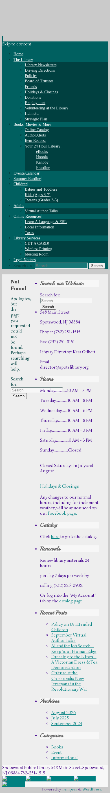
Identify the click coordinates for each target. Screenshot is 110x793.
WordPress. (92, 789)
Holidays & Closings (59, 486)
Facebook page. (62, 513)
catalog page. (71, 601)
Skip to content (16, 44)
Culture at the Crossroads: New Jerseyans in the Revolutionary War (69, 681)
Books (57, 747)
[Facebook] (14, 778)
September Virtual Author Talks (68, 637)
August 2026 (63, 712)
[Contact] (36, 778)
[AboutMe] (13, 784)
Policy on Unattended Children (71, 627)
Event (56, 752)
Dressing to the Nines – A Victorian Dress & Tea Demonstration (74, 662)
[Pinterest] (85, 778)
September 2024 (66, 723)
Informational (64, 758)
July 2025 (60, 718)
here (55, 536)
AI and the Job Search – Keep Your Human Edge (73, 648)
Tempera (69, 789)
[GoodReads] (60, 778)
